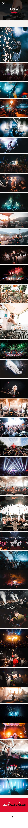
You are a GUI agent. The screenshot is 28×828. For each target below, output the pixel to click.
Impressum (16, 813)
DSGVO (10, 813)
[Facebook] (9, 825)
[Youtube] (13, 825)
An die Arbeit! (17, 805)
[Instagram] (18, 825)
